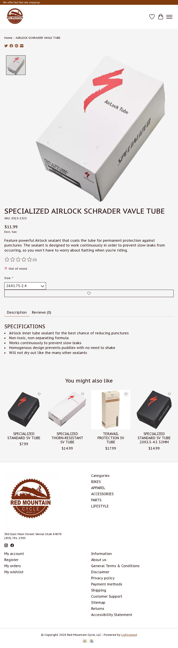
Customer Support (106, 596)
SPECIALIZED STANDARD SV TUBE (23, 436)
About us (98, 560)
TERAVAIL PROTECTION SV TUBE (110, 438)
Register (11, 560)
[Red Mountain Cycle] (15, 16)
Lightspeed (129, 635)
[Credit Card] (91, 641)
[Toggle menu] (169, 16)
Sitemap (98, 602)
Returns (97, 608)
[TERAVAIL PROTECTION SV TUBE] (110, 409)
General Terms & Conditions (115, 566)
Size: (8, 278)
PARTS (96, 500)
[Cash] (84, 641)
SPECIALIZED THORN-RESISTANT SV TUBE (67, 438)
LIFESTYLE (100, 506)
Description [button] (17, 312)
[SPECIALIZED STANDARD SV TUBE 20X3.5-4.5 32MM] (154, 409)
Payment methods (106, 584)
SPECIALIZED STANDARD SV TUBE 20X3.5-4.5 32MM (154, 438)
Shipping (98, 590)
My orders (12, 566)
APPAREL (98, 488)
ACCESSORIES (102, 494)
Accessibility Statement (111, 614)
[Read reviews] (18, 259)
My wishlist (13, 572)
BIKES (96, 482)
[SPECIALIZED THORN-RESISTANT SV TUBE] (67, 409)
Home (8, 38)
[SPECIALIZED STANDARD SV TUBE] (23, 409)
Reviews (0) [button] (41, 312)
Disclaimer (100, 572)
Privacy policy (103, 578)
